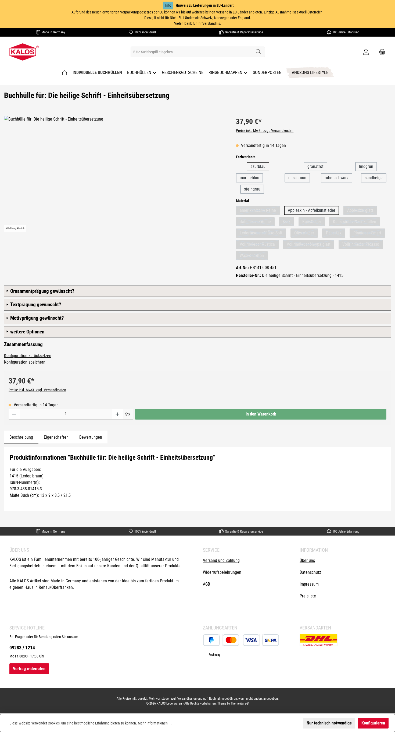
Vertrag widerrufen (29, 668)
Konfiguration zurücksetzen (27, 355)
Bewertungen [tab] (90, 437)
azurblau (257, 166)
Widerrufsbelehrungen (222, 572)
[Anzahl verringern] (14, 414)
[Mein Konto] (366, 52)
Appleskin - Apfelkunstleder (311, 210)
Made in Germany (53, 32)
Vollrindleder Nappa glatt (310, 244)
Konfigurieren (373, 723)
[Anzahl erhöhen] (117, 414)
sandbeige (374, 177)
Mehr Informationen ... (155, 723)
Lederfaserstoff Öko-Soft (263, 232)
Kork (288, 221)
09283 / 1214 (22, 647)
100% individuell (145, 32)
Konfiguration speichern (24, 362)
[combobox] (192, 52)
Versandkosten (187, 699)
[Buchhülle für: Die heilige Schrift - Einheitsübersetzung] (114, 174)
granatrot (315, 166)
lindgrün (366, 166)
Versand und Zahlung (221, 560)
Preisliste (308, 596)
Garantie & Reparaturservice (244, 32)
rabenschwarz (337, 177)
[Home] (64, 72)
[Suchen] (258, 52)
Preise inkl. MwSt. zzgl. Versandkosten (264, 130)
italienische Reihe (257, 221)
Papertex (335, 232)
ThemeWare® (240, 703)
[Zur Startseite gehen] (24, 52)
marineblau (249, 177)
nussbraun (297, 177)
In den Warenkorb (261, 414)
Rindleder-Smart (369, 232)
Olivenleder (306, 232)
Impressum (309, 584)
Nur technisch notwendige (329, 723)
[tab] (21, 437)
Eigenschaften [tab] (56, 437)
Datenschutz (310, 572)
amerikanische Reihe (260, 210)
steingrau (252, 189)
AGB (206, 584)
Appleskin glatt (362, 210)
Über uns (307, 560)
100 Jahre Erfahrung (345, 32)
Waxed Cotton (254, 255)
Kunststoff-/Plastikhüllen (356, 221)
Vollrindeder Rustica (259, 244)
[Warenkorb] (380, 52)
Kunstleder (313, 221)
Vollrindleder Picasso (362, 244)
